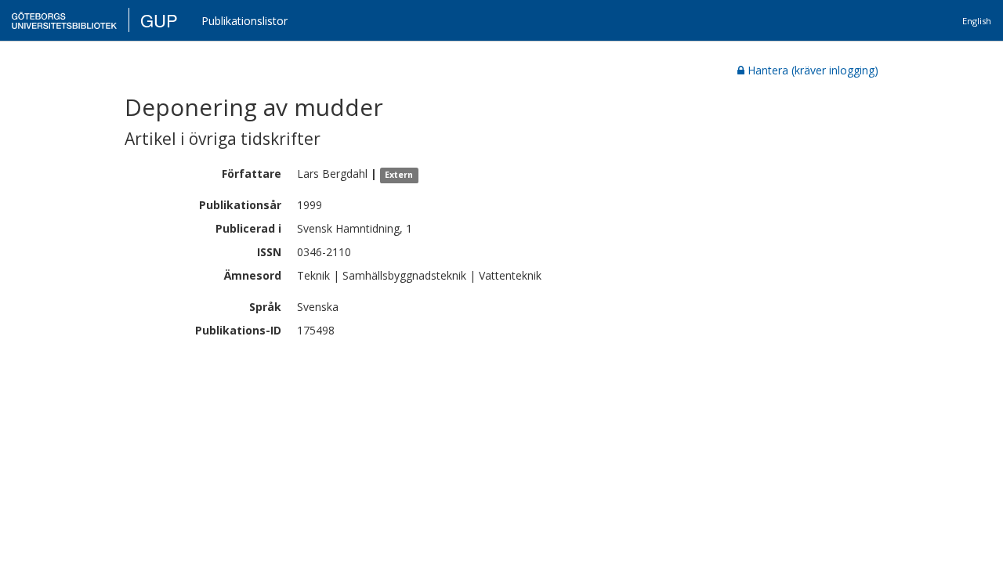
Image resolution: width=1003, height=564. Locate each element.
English (976, 21)
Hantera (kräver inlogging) (813, 70)
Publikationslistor (244, 20)
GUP (159, 20)
